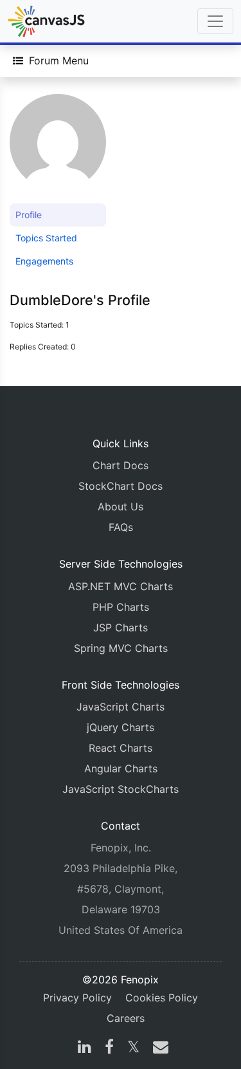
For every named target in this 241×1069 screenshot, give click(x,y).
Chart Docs (120, 465)
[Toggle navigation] (215, 21)
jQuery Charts (120, 727)
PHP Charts (121, 606)
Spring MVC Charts (121, 648)
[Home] (46, 21)
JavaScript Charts (120, 706)
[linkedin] (84, 1048)
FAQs (121, 527)
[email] (158, 1048)
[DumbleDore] (58, 148)
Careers (126, 1018)
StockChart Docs (120, 485)
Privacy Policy (77, 997)
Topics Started (46, 237)
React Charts (120, 747)
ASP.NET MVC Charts (120, 586)
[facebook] (109, 1048)
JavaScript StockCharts (120, 789)
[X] (133, 1048)
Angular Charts (120, 768)
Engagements (44, 261)
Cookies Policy (161, 997)
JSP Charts (120, 627)
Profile (28, 214)
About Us (120, 506)
